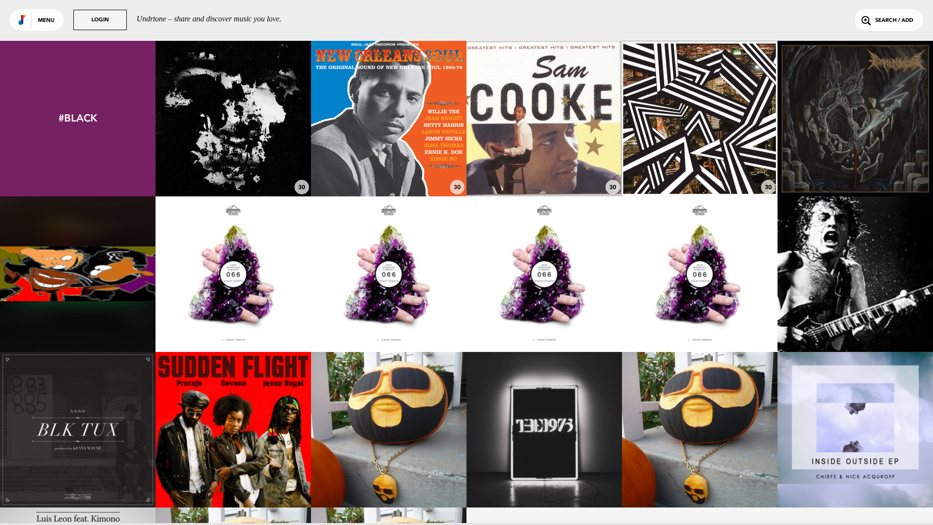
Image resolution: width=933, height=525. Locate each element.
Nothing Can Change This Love (544, 169)
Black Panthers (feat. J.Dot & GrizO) (78, 320)
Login (100, 20)
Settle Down (544, 481)
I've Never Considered (388, 169)
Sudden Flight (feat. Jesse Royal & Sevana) (233, 476)
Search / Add (894, 20)
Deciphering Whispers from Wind (233, 169)
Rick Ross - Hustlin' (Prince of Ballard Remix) (389, 476)
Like (201, 119)
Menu (46, 20)
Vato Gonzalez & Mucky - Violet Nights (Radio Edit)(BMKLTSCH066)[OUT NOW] (233, 316)
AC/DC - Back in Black (855, 325)
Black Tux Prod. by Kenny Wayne (78, 481)
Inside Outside (855, 481)
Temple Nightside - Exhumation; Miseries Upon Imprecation (855, 165)
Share (265, 119)
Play (233, 119)
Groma (700, 169)
